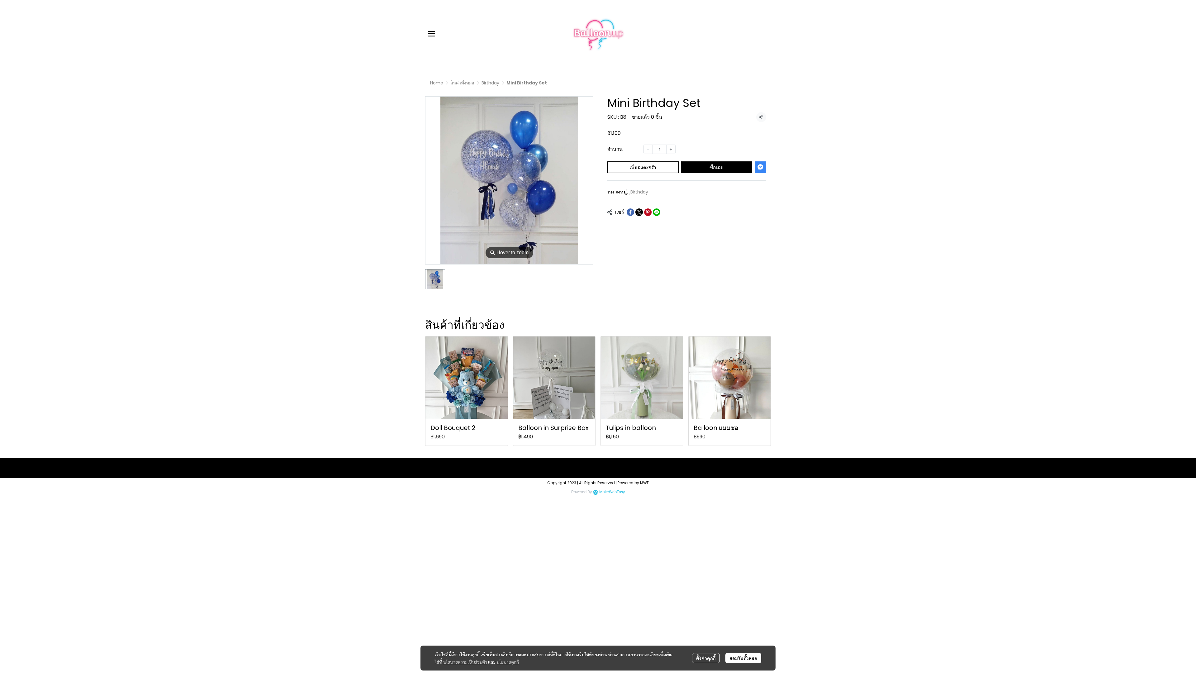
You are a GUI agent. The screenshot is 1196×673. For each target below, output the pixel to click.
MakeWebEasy (612, 492)
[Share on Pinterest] (648, 212)
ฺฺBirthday (490, 83)
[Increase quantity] (671, 149)
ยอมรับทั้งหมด (743, 658)
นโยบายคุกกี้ (507, 662)
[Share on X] (639, 212)
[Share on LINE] (656, 212)
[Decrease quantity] (648, 149)
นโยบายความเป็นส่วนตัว (465, 662)
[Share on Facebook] (630, 212)
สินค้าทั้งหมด (462, 83)
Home (436, 83)
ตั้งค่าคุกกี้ (706, 658)
